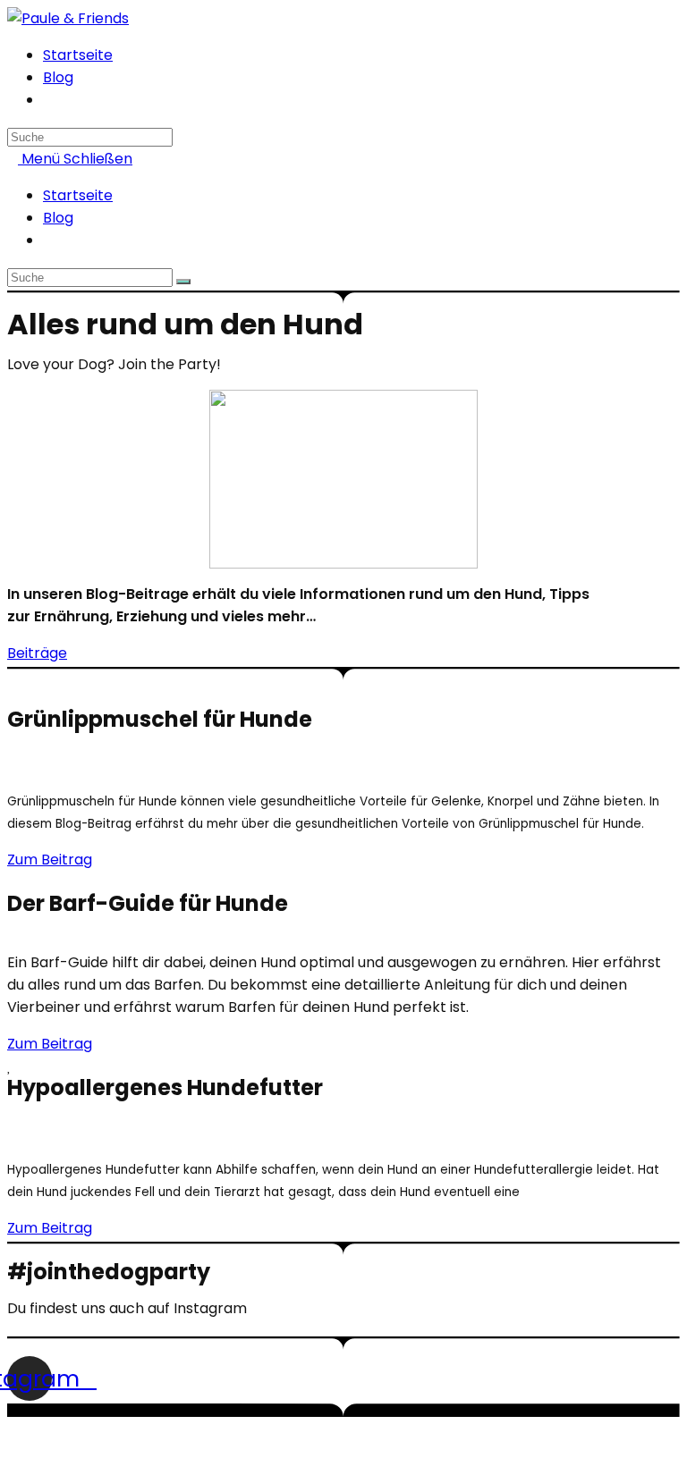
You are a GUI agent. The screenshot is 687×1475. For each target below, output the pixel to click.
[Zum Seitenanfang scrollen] (12, 1456)
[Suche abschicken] (183, 281)
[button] (37, 653)
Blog (58, 217)
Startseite (78, 195)
